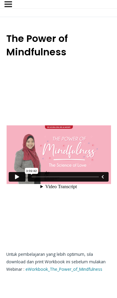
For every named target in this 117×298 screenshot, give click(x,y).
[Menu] (8, 4)
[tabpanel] (58, 168)
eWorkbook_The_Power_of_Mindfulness (64, 269)
